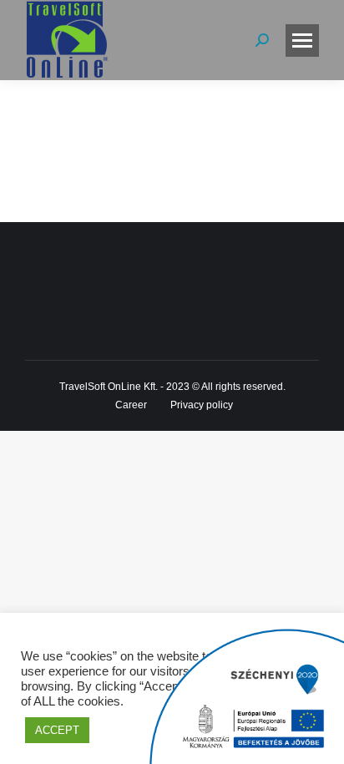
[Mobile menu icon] (302, 40)
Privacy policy (201, 405)
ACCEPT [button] (57, 730)
